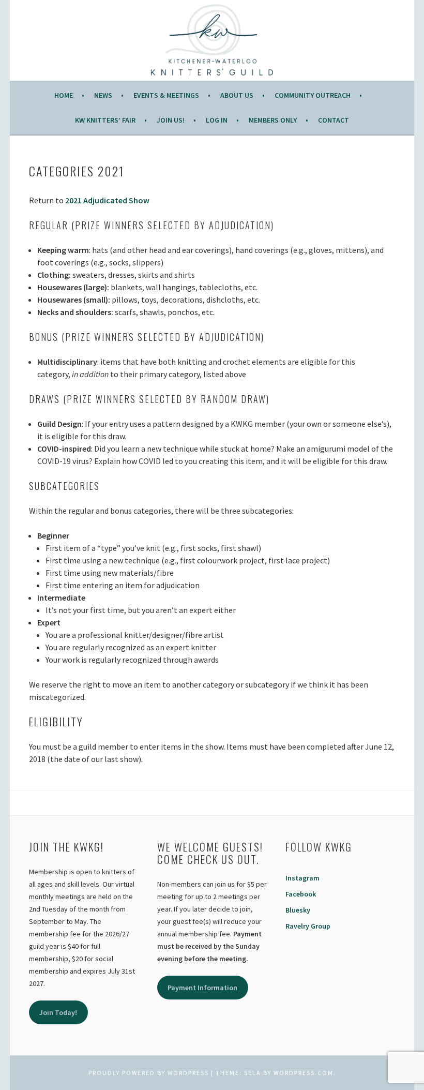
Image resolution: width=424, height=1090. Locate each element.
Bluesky (297, 910)
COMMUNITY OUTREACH (313, 95)
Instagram (302, 878)
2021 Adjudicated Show (107, 200)
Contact (333, 120)
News (103, 95)
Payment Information (202, 987)
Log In (217, 120)
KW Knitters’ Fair (105, 120)
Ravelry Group (307, 926)
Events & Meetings (166, 95)
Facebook (300, 894)
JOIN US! (171, 120)
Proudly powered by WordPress (148, 1073)
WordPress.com (304, 1073)
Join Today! (58, 1012)
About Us (236, 95)
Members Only (273, 120)
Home (63, 95)
